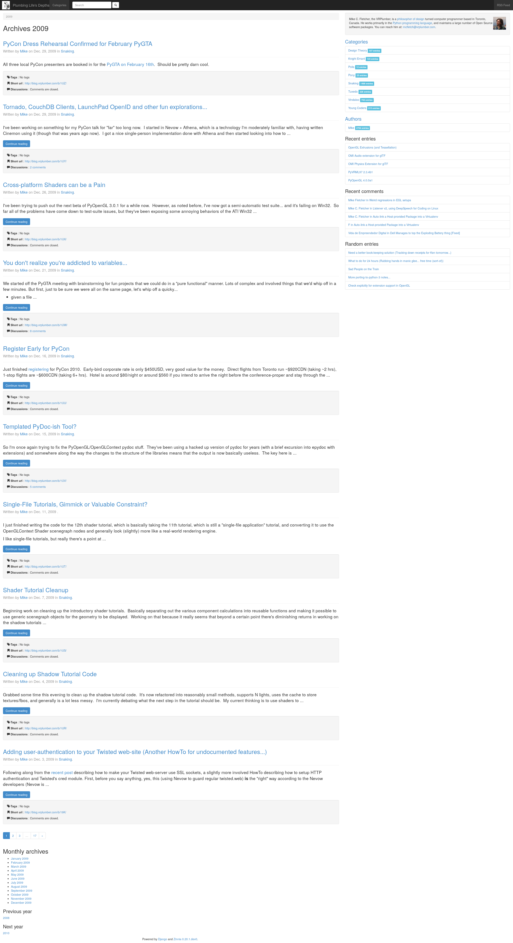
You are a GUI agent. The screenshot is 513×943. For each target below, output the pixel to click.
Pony (357, 75)
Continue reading (16, 144)
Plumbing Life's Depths (31, 5)
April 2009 (17, 870)
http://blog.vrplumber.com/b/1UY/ (46, 161)
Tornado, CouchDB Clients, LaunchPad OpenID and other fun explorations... (105, 106)
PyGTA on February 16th (130, 64)
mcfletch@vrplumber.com (419, 27)
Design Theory (364, 50)
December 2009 (21, 903)
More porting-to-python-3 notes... (369, 277)
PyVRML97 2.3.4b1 (360, 172)
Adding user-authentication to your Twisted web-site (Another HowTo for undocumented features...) (135, 751)
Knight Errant (363, 59)
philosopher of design (410, 19)
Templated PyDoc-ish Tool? (40, 426)
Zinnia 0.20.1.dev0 (185, 939)
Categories (59, 5)
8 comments (38, 331)
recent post (62, 772)
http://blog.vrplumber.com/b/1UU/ (46, 403)
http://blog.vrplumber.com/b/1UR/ (46, 728)
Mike (24, 51)
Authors (353, 118)
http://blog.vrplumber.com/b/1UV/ (46, 481)
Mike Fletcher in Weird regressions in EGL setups (379, 200)
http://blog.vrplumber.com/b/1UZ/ (46, 83)
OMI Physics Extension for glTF (368, 164)
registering (38, 369)
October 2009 (19, 894)
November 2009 (21, 899)
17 (34, 836)
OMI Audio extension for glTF (367, 156)
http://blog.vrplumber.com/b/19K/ (45, 812)
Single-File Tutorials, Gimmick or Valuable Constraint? (75, 504)
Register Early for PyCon (36, 348)
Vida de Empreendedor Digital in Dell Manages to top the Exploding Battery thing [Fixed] (404, 233)
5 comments (38, 487)
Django (162, 939)
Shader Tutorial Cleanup (35, 589)
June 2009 (17, 878)
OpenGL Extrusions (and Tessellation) (372, 147)
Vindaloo (360, 100)
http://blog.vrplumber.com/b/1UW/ (46, 325)
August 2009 (19, 886)
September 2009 (21, 890)
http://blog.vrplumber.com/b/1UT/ (46, 566)
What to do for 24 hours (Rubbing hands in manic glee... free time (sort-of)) (395, 261)
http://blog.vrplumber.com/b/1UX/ (46, 239)
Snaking (67, 51)
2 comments (38, 167)
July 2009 (17, 882)
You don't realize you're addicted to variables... (65, 262)
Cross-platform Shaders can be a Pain (54, 184)
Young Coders (364, 108)
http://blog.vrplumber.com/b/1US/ (46, 650)
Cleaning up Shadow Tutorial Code (50, 673)
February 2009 (20, 862)
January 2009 (19, 858)
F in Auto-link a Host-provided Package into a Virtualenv (383, 225)
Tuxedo (359, 91)
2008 (6, 918)
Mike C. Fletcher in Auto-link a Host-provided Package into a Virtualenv (393, 216)
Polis (357, 67)
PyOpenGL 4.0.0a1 (360, 180)
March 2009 (18, 866)
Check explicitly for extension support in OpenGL (379, 285)
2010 (6, 933)
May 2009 (17, 874)
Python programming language (412, 23)
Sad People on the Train (363, 269)
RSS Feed (503, 5)
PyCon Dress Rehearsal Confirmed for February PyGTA (77, 43)
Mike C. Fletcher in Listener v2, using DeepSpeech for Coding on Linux (393, 208)
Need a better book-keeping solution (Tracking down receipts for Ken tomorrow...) (399, 253)
